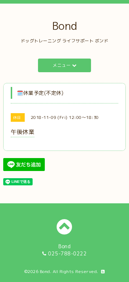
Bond (64, 25)
